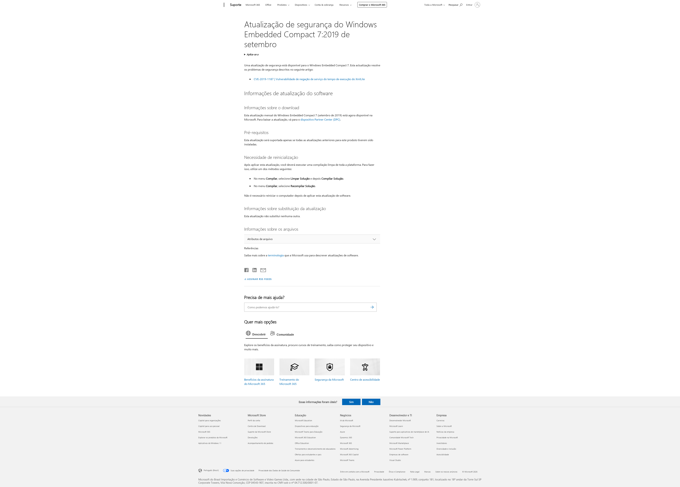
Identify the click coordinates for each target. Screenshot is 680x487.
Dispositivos (301, 4)
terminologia (276, 255)
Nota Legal (415, 471)
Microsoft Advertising (349, 448)
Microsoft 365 (253, 4)
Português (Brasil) (211, 470)
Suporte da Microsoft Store (259, 431)
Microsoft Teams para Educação (308, 431)
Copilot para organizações (209, 420)
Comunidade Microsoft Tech (401, 437)
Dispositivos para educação (306, 426)
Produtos (282, 4)
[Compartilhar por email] (261, 269)
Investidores (442, 443)
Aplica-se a (252, 54)
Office (268, 4)
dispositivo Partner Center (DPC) (320, 119)
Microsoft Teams (347, 460)
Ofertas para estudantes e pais (308, 454)
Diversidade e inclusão (446, 448)
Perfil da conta (254, 420)
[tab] (257, 334)
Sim (351, 402)
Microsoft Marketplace (399, 443)
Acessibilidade (443, 454)
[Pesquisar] (372, 307)
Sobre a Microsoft (444, 426)
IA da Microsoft (346, 420)
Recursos (344, 4)
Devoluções (253, 437)
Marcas (427, 471)
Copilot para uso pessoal (209, 426)
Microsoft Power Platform (400, 448)
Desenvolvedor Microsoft (400, 420)
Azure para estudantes (304, 460)
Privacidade (379, 471)
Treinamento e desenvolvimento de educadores (315, 448)
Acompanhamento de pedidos (260, 443)
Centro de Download (256, 426)
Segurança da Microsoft (329, 379)
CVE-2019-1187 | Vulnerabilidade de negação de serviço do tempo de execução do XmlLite (309, 79)
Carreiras (440, 420)
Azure (342, 431)
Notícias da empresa (445, 431)
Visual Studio (395, 460)
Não (371, 402)
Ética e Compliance (397, 471)
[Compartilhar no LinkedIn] (253, 269)
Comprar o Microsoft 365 (372, 4)
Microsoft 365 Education (305, 437)
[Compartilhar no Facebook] (246, 269)
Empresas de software (398, 454)
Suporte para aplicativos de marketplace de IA (409, 431)
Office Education (302, 443)
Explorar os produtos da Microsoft (212, 437)
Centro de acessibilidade (365, 379)
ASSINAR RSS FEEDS (259, 278)
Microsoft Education (303, 420)
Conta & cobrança (324, 4)
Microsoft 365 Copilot (349, 454)
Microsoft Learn (396, 426)
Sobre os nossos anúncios (446, 471)
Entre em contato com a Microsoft (354, 471)
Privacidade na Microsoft (447, 437)
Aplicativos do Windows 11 (209, 443)
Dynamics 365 (346, 437)
